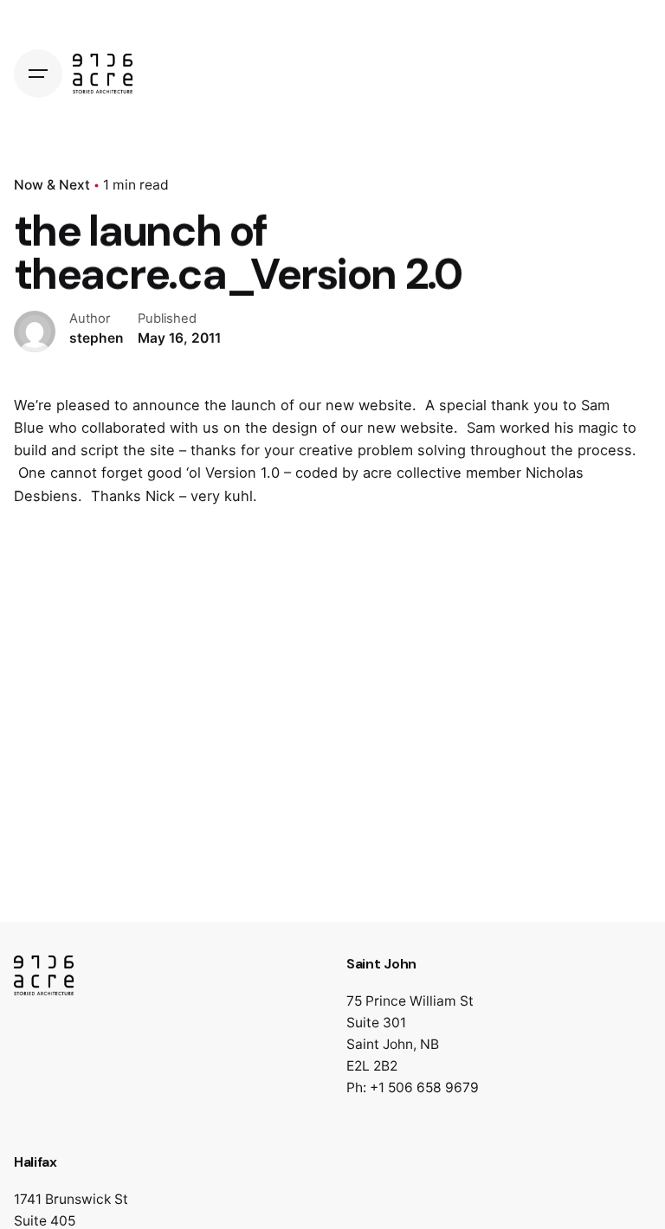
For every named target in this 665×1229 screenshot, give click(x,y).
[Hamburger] (38, 73)
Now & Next (52, 185)
